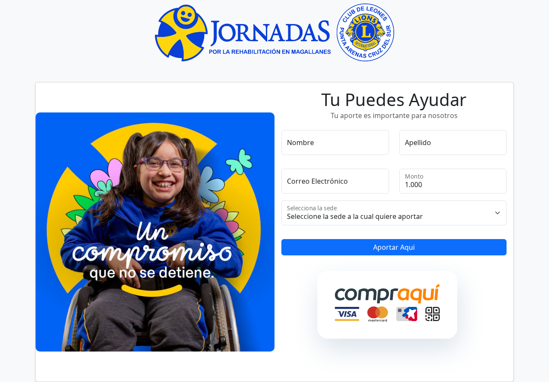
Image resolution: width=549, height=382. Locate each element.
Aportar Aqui (394, 247)
